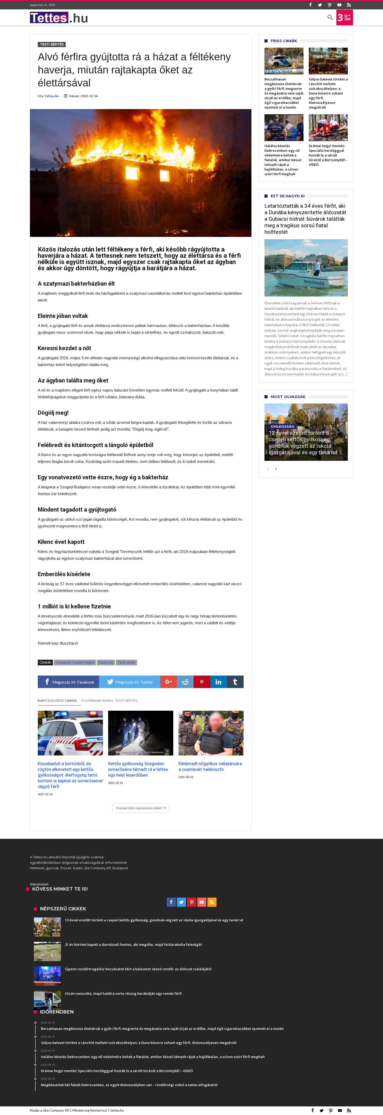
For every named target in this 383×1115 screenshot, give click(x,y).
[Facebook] (310, 5)
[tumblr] (235, 682)
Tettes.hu (51, 96)
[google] (168, 682)
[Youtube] (339, 5)
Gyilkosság (282, 426)
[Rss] (349, 5)
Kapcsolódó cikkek (57, 700)
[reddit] (185, 682)
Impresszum (39, 884)
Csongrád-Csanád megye (74, 662)
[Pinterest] (329, 5)
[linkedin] (218, 682)
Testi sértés (52, 44)
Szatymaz (105, 662)
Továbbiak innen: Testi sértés (109, 700)
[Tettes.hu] (60, 17)
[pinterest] (202, 682)
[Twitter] (320, 5)
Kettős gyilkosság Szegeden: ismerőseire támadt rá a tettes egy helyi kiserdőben (138, 769)
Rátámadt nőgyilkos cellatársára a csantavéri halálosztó (210, 766)
